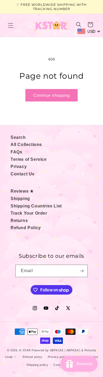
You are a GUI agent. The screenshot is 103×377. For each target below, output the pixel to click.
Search (18, 137)
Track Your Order (29, 213)
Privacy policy (58, 356)
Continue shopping (51, 95)
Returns (19, 220)
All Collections (26, 144)
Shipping (20, 198)
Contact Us (23, 174)
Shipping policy (37, 364)
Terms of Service (29, 159)
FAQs (16, 152)
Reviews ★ (22, 191)
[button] (10, 25)
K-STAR (25, 350)
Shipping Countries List (36, 206)
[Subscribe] (81, 271)
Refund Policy (26, 227)
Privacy (19, 166)
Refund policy (33, 356)
